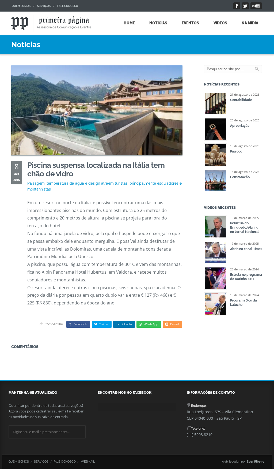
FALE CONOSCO (67, 6)
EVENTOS (190, 23)
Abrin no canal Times (246, 249)
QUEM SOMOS (21, 6)
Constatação (240, 177)
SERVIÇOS (44, 6)
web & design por (243, 461)
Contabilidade (241, 100)
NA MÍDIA (250, 23)
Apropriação (239, 126)
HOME (129, 23)
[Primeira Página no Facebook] (236, 5)
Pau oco (236, 151)
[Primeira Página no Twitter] (245, 5)
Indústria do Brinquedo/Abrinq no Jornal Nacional (244, 227)
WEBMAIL (88, 461)
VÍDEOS (220, 23)
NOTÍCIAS (158, 23)
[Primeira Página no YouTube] (256, 5)
